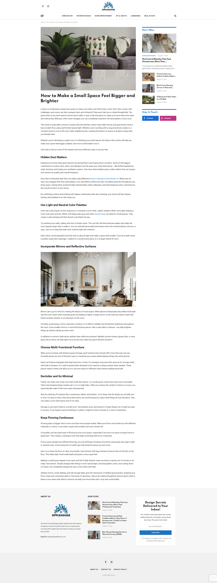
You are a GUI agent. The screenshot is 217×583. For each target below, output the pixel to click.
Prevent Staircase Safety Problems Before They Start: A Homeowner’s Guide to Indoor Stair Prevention (166, 75)
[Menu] (42, 15)
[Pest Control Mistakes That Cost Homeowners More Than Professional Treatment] (159, 43)
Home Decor (67, 16)
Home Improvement (103, 16)
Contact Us (106, 569)
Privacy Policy (153, 541)
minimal (76, 385)
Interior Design (84, 16)
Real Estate (149, 16)
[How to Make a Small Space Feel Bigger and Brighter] (88, 90)
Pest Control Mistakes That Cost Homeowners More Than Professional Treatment (156, 60)
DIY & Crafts (121, 16)
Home (42, 22)
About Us (94, 569)
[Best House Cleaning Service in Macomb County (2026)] (148, 88)
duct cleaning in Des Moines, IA (105, 179)
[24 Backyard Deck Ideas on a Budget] (148, 99)
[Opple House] (108, 6)
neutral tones (100, 214)
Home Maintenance (149, 55)
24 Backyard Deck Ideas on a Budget (166, 98)
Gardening (135, 16)
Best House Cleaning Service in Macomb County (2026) (165, 86)
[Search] (175, 15)
